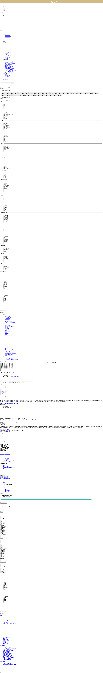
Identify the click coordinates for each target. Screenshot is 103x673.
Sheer (5, 166)
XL (55, 95)
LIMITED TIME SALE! (9, 358)
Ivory (5, 300)
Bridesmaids (6, 105)
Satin (4, 206)
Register (4, 9)
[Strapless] (3, 571)
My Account (5, 7)
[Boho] (3, 521)
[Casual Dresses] (4, 517)
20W (97, 93)
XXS (35, 95)
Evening (5, 109)
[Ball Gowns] (3, 520)
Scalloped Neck (6, 238)
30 (73, 93)
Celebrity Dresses (7, 147)
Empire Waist (6, 249)
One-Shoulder (6, 236)
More (76, 670)
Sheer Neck (6, 240)
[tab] (53, 318)
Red (4, 297)
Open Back (6, 152)
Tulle (4, 210)
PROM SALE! (7, 340)
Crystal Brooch (6, 185)
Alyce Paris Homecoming (9, 349)
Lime (4, 280)
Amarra (6, 332)
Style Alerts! (5, 472)
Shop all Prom (7, 325)
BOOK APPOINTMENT (51, 2)
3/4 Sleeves (6, 257)
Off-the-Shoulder (6, 235)
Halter (5, 230)
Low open (5, 165)
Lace (4, 190)
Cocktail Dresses (6, 107)
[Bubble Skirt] (3, 525)
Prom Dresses (6, 115)
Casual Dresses (6, 106)
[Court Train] (2, 552)
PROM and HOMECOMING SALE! (11, 359)
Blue (4, 285)
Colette (6, 334)
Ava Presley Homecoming (9, 351)
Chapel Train (6, 217)
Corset (5, 149)
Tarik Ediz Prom (7, 339)
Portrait (5, 237)
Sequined (5, 207)
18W (92, 93)
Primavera (6, 338)
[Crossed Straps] (3, 531)
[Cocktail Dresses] (4, 518)
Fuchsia (5, 294)
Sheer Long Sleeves (7, 259)
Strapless (5, 241)
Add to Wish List (3, 392)
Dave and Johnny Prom (9, 335)
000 (4, 93)
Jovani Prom (7, 329)
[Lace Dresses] (3, 523)
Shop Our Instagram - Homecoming (11, 344)
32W (30, 95)
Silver (5, 307)
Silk (4, 208)
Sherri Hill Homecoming (9, 345)
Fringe (5, 189)
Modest (5, 130)
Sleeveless (5, 261)
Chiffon (5, 199)
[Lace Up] (3, 532)
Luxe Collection (7, 320)
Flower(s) (5, 188)
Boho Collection (7, 318)
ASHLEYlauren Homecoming (10, 346)
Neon (5, 175)
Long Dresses (6, 129)
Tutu (4, 140)
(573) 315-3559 (15, 422)
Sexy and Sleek (6, 134)
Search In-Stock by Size (6, 90)
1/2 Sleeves (6, 256)
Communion (6, 108)
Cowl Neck (6, 229)
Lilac (4, 288)
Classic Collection (8, 317)
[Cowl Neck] (3, 554)
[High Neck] (3, 556)
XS (39, 95)
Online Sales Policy (3, 394)
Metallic (5, 174)
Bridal (5, 104)
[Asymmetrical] (2, 550)
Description (4, 396)
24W (10, 95)
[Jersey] (2, 547)
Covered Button (6, 161)
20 (52, 93)
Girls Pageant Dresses (7, 112)
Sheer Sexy (6, 135)
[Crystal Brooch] (2, 542)
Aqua (5, 281)
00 (8, 93)
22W (4, 95)
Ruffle (5, 191)
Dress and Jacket (6, 125)
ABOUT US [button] (5, 487)
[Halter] (3, 555)
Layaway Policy (5, 466)
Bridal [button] (4, 314)
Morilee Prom (5, 639)
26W (15, 95)
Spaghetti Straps (6, 268)
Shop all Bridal (7, 316)
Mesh (5, 204)
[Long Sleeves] (3, 565)
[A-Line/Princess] (3, 559)
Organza (5, 205)
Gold (4, 302)
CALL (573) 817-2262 (46, 1)
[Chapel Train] (2, 551)
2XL (60, 95)
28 (68, 93)
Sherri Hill (6, 327)
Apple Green (6, 277)
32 (77, 93)
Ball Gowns (6, 123)
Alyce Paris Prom (8, 331)
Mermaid (5, 250)
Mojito (5, 276)
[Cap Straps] (3, 568)
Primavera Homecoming (9, 354)
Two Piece (5, 141)
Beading (5, 183)
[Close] (0, 672)
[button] (4, 32)
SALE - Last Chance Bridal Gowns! (11, 322)
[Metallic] (1, 536)
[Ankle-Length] (2, 549)
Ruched (5, 156)
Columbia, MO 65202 (4, 477)
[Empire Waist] (3, 560)
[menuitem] (53, 6)
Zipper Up (5, 167)
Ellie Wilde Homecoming (9, 352)
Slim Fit (5, 251)
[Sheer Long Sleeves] (3, 566)
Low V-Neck (6, 234)
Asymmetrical (6, 216)
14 (39, 93)
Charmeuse (5, 198)
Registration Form (3, 391)
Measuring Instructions (7, 461)
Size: (1, 380)
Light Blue (5, 283)
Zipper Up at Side (7, 168)
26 (64, 93)
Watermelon (6, 295)
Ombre (5, 176)
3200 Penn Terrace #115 (4, 476)
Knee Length (6, 220)
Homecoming (6, 113)
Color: (1, 384)
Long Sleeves (6, 258)
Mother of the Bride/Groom (8, 114)
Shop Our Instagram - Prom (9, 326)
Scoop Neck (6, 239)
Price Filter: (4, 86)
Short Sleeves (6, 260)
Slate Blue (5, 284)
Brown (5, 303)
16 (43, 93)
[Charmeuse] (2, 544)
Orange (5, 298)
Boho (5, 124)
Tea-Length (6, 223)
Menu (2, 30)
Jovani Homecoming (8, 347)
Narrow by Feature (5, 100)
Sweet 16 (5, 118)
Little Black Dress (7, 127)
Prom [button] (1, 625)
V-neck (5, 243)
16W (87, 93)
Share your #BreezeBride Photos (8, 467)
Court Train (6, 218)
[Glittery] (1, 535)
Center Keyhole (6, 148)
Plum (4, 296)
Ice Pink (5, 290)
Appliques (5, 182)
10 (31, 93)
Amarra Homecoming (8, 350)
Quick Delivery (16, 376)
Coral (5, 299)
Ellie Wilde (5, 638)
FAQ (3, 468)
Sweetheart (5, 242)
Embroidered (6, 186)
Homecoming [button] (2, 645)
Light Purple (6, 289)
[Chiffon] (2, 545)
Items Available (5, 397)
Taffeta (5, 209)
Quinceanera (6, 116)
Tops (4, 139)
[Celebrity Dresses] (3, 526)
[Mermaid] (3, 561)
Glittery (5, 173)
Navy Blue (5, 286)
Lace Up (5, 164)
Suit (4, 138)
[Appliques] (2, 540)
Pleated (5, 153)
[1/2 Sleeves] (3, 564)
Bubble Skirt (6, 146)
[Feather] (2, 546)
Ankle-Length (6, 215)
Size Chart (2, 393)
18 (47, 93)
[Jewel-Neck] (3, 557)
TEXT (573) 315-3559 (56, 1)
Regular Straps (6, 267)
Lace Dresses (6, 126)
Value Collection (7, 319)
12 (35, 93)
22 (56, 93)
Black (5, 304)
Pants (4, 131)
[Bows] (2, 541)
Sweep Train (6, 222)
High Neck (5, 231)
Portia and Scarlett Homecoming (10, 353)
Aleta (6, 330)
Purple (5, 287)
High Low (5, 150)
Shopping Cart (5, 8)
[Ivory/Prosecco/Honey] (5, 387)
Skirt (4, 137)
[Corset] (3, 528)
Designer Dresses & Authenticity (8, 460)
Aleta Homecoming (8, 348)
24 (60, 93)
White (5, 308)
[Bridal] (4, 516)
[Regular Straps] (3, 569)
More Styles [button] (2, 661)
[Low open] (3, 533)
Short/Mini (5, 221)
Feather (5, 187)
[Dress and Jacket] (3, 522)
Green (5, 580)
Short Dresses (6, 136)
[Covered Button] (3, 530)
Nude (5, 301)
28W (20, 95)
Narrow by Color (5, 273)
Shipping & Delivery (6, 459)
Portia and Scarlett (6, 640)
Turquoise (5, 282)
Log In (4, 10)
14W (82, 93)
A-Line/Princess (6, 248)
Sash (4, 192)
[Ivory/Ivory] (3, 387)
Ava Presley (7, 333)
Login (4, 471)
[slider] (92, 499)
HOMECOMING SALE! (9, 355)
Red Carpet (6, 117)
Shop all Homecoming (8, 343)
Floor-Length (6, 219)
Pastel (5, 177)
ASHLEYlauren (7, 328)
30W (25, 95)
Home (4, 482)
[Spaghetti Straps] (3, 570)
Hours (4, 465)
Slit (4, 157)
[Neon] (1, 537)
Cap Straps (5, 266)
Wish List (4, 6)
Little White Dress (7, 128)
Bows (5, 184)
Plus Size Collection (8, 321)
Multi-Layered (6, 151)
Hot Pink (5, 293)
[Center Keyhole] (3, 527)
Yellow (5, 275)
